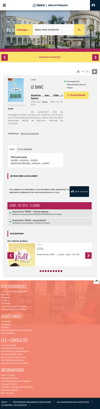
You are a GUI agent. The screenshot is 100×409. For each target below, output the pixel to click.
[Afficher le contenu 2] (40, 271)
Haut (96, 281)
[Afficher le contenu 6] (51, 271)
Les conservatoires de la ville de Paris (73, 402)
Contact (11, 375)
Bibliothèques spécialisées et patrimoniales (32, 402)
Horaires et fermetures (12, 348)
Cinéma (5, 300)
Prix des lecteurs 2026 (12, 354)
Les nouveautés (8, 345)
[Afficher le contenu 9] (59, 271)
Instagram (6, 324)
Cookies (5, 387)
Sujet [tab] (12, 149)
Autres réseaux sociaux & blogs (16, 330)
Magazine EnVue (9, 378)
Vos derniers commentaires (15, 363)
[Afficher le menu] (4, 5)
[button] (95, 5)
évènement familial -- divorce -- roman (30, 163)
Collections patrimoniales (14, 306)
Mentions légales (9, 390)
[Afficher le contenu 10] (61, 271)
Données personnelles (22, 387)
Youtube (5, 327)
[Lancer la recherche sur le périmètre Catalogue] (79, 29)
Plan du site (7, 393)
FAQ (3, 375)
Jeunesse (5, 303)
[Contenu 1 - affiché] (38, 271)
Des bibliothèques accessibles (16, 381)
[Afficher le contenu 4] (46, 271)
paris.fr (4, 402)
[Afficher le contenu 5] (48, 271)
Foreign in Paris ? (9, 384)
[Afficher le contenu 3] (43, 271)
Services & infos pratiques (13, 291)
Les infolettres (8, 333)
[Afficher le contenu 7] (53, 271)
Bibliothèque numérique (13, 309)
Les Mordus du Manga (12, 360)
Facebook (6, 321)
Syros (44, 101)
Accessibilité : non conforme (14, 405)
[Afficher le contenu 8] (56, 271)
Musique (5, 297)
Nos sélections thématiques (15, 351)
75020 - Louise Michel (35, 220)
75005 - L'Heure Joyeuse (36, 211)
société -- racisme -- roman (24, 160)
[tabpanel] (35, 160)
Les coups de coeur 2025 (13, 357)
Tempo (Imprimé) (29, 133)
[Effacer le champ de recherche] (72, 29)
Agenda (5, 294)
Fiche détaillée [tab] (24, 149)
